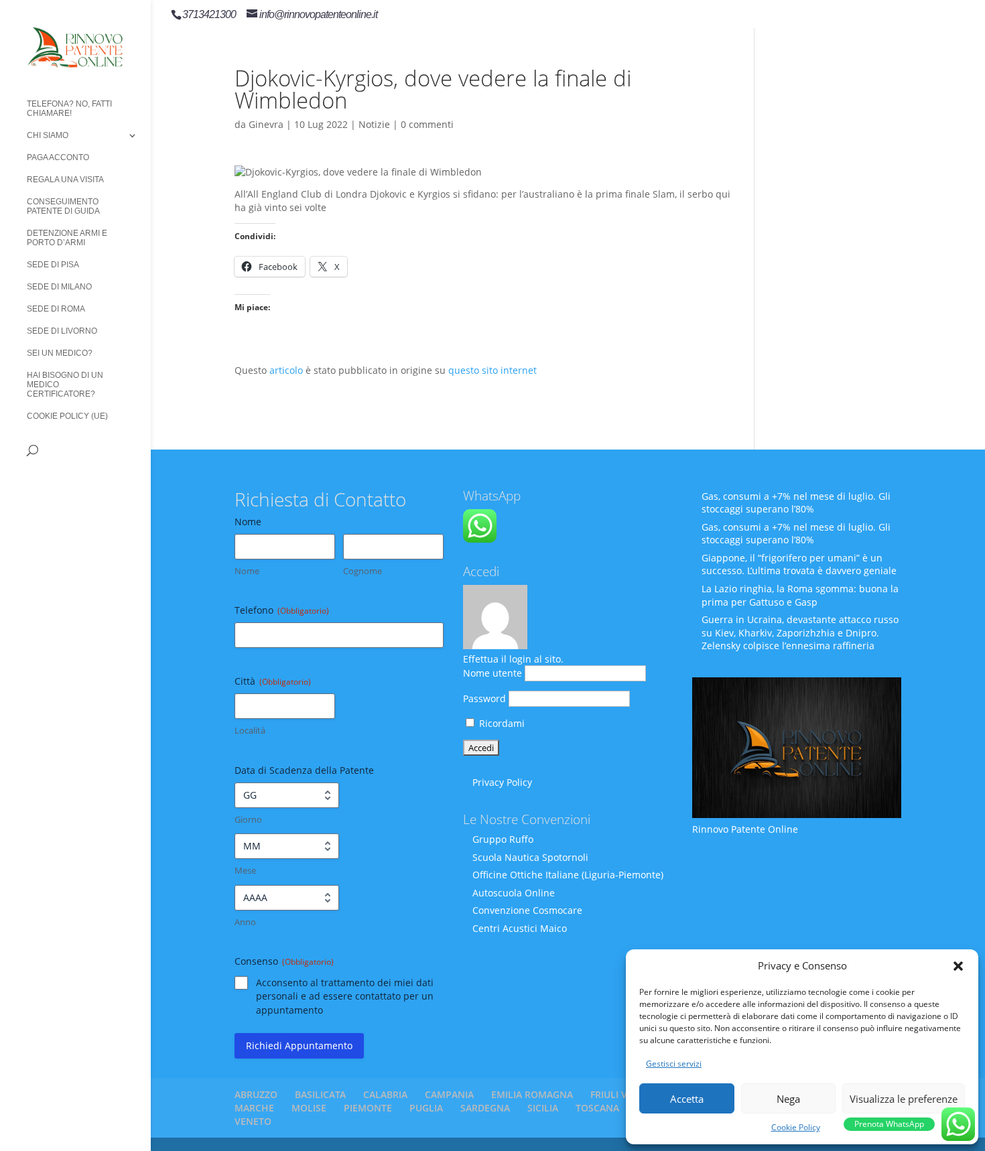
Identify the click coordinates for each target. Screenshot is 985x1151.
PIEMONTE (368, 1107)
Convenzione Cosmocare (527, 910)
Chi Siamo (47, 135)
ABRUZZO (256, 1094)
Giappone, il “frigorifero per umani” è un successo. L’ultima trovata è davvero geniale (799, 564)
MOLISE (308, 1107)
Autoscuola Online (513, 892)
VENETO (253, 1121)
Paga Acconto (58, 157)
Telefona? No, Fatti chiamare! (69, 108)
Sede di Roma (56, 309)
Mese (245, 870)
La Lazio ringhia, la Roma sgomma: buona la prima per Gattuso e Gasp (800, 595)
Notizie (374, 124)
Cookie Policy (795, 1127)
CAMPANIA (449, 1094)
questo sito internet (492, 370)
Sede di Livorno (62, 331)
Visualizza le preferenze (904, 1098)
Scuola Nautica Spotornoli (530, 857)
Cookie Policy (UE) (67, 416)
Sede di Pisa (53, 264)
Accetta (687, 1098)
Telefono (282, 610)
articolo (286, 370)
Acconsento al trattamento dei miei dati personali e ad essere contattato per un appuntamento (345, 996)
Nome (247, 571)
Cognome (362, 571)
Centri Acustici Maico (519, 928)
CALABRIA (385, 1094)
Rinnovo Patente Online (745, 829)
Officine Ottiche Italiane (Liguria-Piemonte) (567, 874)
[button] (958, 966)
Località (250, 730)
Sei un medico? (59, 353)
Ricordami (500, 723)
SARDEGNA (485, 1107)
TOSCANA (597, 1107)
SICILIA (542, 1107)
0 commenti (427, 124)
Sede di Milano (59, 286)
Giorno (248, 819)
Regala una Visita (65, 179)
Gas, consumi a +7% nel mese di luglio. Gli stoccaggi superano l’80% (796, 503)
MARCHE (254, 1107)
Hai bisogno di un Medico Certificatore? (65, 384)
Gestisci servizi (674, 1063)
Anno (245, 922)
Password (484, 698)
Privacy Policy (502, 782)
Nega (788, 1098)
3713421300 (209, 14)
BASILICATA (320, 1094)
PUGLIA (426, 1107)
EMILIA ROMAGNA (532, 1094)
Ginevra (266, 124)
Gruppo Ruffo (502, 839)
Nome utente (492, 673)
